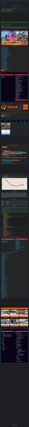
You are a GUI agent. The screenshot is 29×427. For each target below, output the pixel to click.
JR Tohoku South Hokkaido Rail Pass (19, 91)
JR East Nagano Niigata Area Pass (19, 80)
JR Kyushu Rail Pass (18, 86)
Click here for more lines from (19, 249)
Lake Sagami (2, 268)
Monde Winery (2, 273)
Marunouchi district (12, 157)
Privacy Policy (15, 424)
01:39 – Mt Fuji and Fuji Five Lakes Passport (6, 52)
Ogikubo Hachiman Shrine (4, 278)
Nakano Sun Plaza (3, 276)
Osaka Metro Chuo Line (4, 242)
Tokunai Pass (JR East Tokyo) (20, 344)
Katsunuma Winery (3, 266)
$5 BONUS (17, 110)
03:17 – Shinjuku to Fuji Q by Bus (4, 55)
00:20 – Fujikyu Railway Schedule (5, 49)
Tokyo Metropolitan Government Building (5, 292)
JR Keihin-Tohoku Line (9, 152)
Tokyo (7, 204)
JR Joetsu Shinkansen (5, 152)
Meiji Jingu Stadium (3, 271)
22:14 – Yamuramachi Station (4, 61)
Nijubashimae (8, 156)
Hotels (3, 349)
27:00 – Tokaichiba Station (4, 62)
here (16, 163)
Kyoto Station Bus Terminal (24, 317)
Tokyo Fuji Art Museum (3, 291)
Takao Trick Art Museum (4, 287)
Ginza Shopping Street (8, 157)
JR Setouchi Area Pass (18, 90)
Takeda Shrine (2, 289)
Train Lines (4, 348)
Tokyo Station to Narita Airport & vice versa (21, 350)
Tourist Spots (10, 163)
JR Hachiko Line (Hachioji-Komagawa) (20, 246)
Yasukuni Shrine (3, 296)
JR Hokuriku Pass (17, 83)
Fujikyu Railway (14, 45)
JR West (8, 155)
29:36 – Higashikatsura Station (4, 63)
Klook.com (2, 103)
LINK (21, 110)
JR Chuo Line (9, 151)
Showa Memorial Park (3, 285)
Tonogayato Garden (3, 294)
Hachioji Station (19, 207)
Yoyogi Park (2, 297)
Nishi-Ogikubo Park (3, 277)
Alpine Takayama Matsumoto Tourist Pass (20, 76)
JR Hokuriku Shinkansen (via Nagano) (19, 151)
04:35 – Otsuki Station (3, 57)
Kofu (24, 207)
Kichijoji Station (22, 207)
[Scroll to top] (26, 424)
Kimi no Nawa (18, 336)
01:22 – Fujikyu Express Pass (4, 51)
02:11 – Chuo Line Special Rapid (4, 53)
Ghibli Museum (3, 258)
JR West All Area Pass (18, 92)
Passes (2, 339)
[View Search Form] (26, 1)
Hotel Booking (3, 76)
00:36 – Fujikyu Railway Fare (4, 50)
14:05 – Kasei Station (3, 59)
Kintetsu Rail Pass (17, 93)
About (12, 424)
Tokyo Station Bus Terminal (7, 150)
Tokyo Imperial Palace (21, 157)
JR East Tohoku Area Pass (18, 81)
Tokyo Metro (14, 155)
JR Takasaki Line (19, 152)
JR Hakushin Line (17, 248)
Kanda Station (4, 159)
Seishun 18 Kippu (17, 95)
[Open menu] (27, 1)
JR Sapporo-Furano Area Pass (19, 89)
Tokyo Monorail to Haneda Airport (20, 351)
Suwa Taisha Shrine (11, 11)
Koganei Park (2, 267)
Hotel (17, 360)
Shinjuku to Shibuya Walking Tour (14, 317)
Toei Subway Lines (19, 349)
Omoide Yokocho (3, 279)
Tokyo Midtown (25, 157)
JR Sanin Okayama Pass (18, 87)
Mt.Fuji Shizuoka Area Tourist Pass (19, 94)
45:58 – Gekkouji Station (4, 66)
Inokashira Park (3, 262)
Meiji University (3, 272)
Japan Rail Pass (17, 79)
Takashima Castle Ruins (4, 288)
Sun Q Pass (17, 97)
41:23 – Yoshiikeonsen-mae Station (5, 65)
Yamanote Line (19, 352)
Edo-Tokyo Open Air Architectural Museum (5, 257)
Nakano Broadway (3, 275)
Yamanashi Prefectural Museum (4, 295)
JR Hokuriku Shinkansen (13, 151)
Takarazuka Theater (16, 157)
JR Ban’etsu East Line (18, 242)
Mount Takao (2, 274)
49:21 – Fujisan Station (3, 67)
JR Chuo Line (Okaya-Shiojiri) (19, 243)
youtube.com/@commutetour (7, 116)
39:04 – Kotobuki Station (4, 64)
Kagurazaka (2, 264)
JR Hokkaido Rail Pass (18, 82)
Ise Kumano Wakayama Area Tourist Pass (20, 78)
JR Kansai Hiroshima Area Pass (19, 84)
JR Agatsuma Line (18, 240)
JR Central (11, 155)
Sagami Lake (2, 281)
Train (3, 341)
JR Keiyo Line (12, 152)
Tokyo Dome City (3, 290)
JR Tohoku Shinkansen (24, 152)
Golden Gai (2, 260)
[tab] (4, 329)
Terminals (3, 342)
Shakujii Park (2, 283)
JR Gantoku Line (17, 245)
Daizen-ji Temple (3, 256)
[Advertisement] (14, 17)
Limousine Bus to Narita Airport (20, 354)
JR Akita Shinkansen (6, 151)
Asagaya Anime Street (3, 254)
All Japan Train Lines (4, 77)
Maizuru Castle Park (3, 269)
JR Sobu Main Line (16, 152)
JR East (14, 9)
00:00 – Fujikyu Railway (3, 48)
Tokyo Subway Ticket (18, 98)
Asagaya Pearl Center (3, 255)
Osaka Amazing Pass (5, 317)
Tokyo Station (4, 149)
